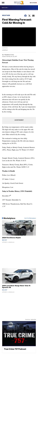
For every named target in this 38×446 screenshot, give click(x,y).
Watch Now (33, 2)
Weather (6, 15)
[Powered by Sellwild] (33, 319)
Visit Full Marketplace (30, 218)
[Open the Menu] (3, 2)
